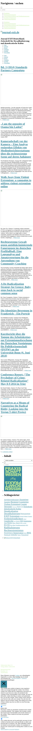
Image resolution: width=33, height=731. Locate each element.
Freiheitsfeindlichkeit (13, 518)
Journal (6, 46)
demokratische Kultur (12, 509)
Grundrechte (8, 521)
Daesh (19, 506)
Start (5, 45)
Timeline (6, 49)
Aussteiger (23, 499)
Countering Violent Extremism (16, 503)
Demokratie (28, 507)
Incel (15, 521)
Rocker (25, 533)
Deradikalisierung (12, 513)
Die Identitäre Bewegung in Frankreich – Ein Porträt (16, 312)
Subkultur (14, 535)
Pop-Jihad (12, 525)
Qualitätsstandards (20, 525)
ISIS (21, 521)
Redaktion (7, 13)
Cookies (17, 675)
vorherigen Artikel (7, 451)
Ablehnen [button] (24, 678)
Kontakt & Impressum (10, 17)
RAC (27, 525)
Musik (18, 523)
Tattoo (19, 535)
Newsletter (7, 52)
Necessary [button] (3, 705)
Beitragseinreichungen (10, 14)
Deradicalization (11, 511)
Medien (9, 523)
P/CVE (7, 525)
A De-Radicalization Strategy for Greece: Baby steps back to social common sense (16, 288)
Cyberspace (14, 506)
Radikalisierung (12, 527)
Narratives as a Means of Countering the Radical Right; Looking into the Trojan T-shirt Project (15, 407)
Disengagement (25, 514)
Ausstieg (7, 502)
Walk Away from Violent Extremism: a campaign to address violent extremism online (16, 182)
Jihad (5, 523)
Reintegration (18, 533)
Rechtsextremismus (13, 530)
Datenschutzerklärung (10, 19)
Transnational (24, 535)
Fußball (24, 519)
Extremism (14, 516)
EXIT (6, 516)
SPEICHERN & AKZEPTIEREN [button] (10, 729)
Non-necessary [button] (5, 717)
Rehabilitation (8, 533)
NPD (21, 523)
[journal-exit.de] (10, 32)
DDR (22, 506)
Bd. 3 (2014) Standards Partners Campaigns (14, 69)
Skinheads (7, 535)
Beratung (15, 502)
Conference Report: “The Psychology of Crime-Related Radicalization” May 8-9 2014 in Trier (15, 379)
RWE (29, 533)
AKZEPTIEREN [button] (16, 678)
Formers (30, 516)
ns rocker (24, 523)
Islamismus (27, 521)
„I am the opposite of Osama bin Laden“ (13, 125)
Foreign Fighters (24, 516)
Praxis (5, 48)
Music (14, 523)
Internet (18, 521)
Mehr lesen (6, 119)
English (6, 51)
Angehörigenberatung (11, 500)
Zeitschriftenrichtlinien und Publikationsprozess (16, 16)
